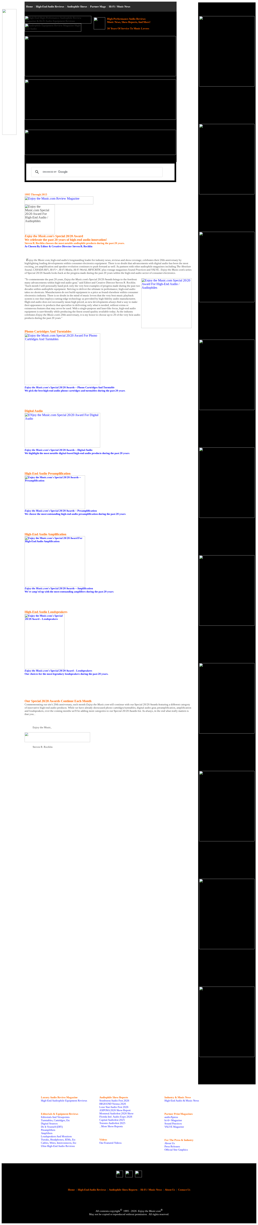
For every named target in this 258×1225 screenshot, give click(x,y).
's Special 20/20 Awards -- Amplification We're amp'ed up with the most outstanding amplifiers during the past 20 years (69, 590)
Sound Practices (173, 1123)
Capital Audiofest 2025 (112, 1119)
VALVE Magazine (174, 1126)
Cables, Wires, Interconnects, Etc (58, 1142)
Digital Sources (49, 1123)
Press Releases (172, 1146)
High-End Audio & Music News (181, 1100)
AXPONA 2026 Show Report (115, 1110)
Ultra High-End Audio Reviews (58, 1146)
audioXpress (171, 1117)
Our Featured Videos (110, 1142)
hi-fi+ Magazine (173, 1120)
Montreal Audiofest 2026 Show (116, 1113)
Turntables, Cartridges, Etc (55, 1120)
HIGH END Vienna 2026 (112, 1103)
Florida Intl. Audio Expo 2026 (115, 1116)
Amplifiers (46, 1133)
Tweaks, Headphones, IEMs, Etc (58, 1139)
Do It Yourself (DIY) (52, 1126)
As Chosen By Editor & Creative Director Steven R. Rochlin (58, 246)
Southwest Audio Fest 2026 (114, 1100)
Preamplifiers (48, 1129)
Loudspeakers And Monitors (56, 1136)
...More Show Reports (111, 1126)
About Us (169, 1143)
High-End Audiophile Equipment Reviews (64, 1100)
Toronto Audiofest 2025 (112, 1123)
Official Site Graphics (176, 1149)
